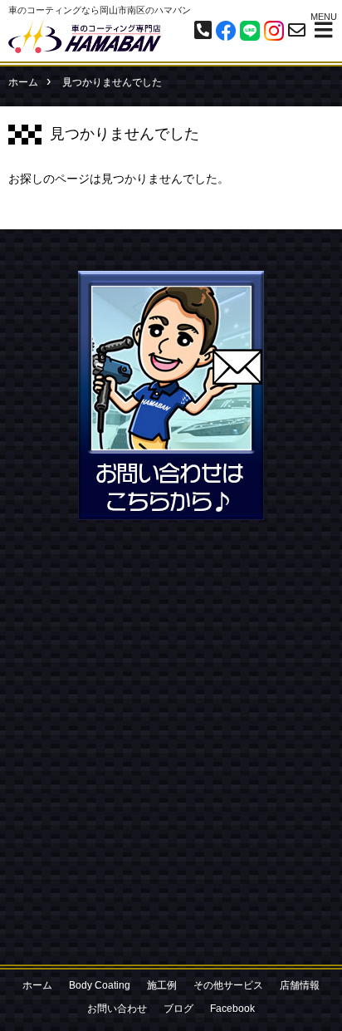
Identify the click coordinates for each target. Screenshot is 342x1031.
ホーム (23, 82)
